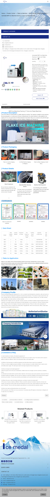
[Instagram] (9, 461)
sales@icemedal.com (10, 480)
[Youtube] (6, 461)
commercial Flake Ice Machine (15, 399)
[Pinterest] (11, 461)
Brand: (24, 104)
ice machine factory (19, 402)
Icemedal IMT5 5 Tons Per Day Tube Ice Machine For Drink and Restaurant (25, 421)
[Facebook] (2, 461)
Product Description (6, 107)
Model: (3, 104)
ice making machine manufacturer (32, 399)
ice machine (4, 399)
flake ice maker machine (7, 402)
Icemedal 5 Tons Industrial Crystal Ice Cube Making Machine (39, 421)
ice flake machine (29, 402)
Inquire (39, 95)
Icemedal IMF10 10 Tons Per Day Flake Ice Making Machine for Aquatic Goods (10, 421)
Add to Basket (39, 98)
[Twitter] (4, 461)
